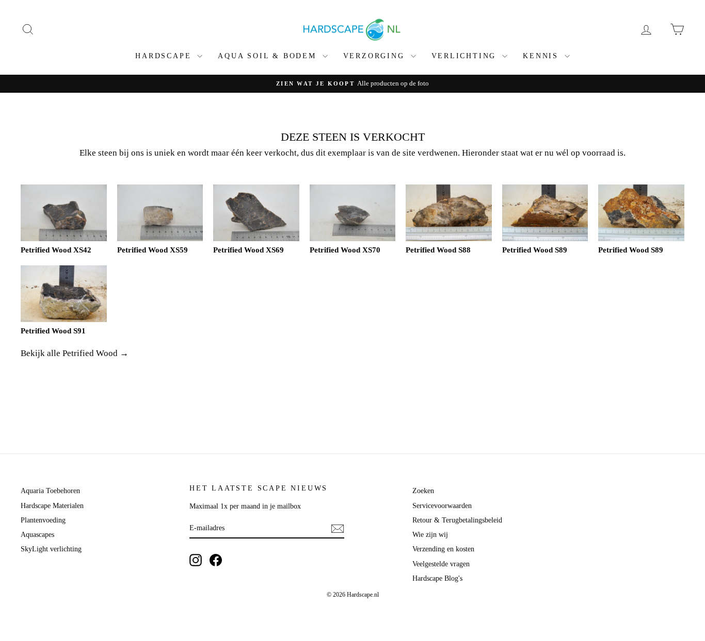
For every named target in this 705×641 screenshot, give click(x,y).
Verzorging (375, 56)
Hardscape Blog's (437, 578)
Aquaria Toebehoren (50, 491)
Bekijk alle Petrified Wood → (75, 353)
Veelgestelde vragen (441, 564)
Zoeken (423, 491)
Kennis (542, 56)
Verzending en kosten (443, 549)
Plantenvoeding (43, 520)
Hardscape (165, 56)
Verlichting (465, 56)
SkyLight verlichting (51, 549)
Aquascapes (37, 534)
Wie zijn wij (430, 534)
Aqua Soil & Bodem (268, 56)
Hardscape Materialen (52, 506)
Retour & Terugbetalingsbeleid (457, 520)
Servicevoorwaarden (442, 506)
